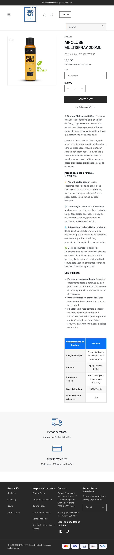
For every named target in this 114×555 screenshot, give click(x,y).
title (66, 69)
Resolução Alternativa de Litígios (44, 527)
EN (63, 14)
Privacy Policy (39, 493)
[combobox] (86, 26)
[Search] (103, 26)
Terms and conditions (42, 499)
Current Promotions (42, 512)
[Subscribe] (103, 507)
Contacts (11, 493)
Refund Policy (39, 506)
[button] (9, 14)
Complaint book (40, 519)
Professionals (13, 512)
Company (11, 499)
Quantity (68, 83)
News (10, 506)
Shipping (68, 64)
